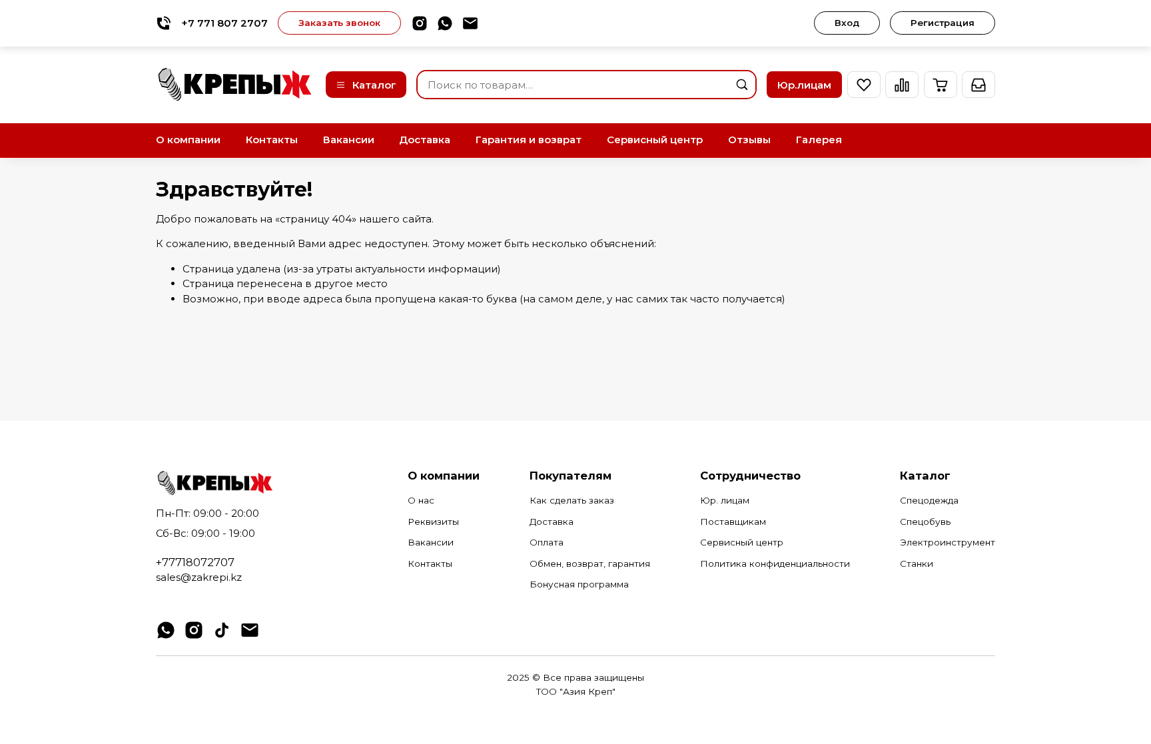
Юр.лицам (804, 85)
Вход (847, 22)
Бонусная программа (579, 584)
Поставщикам (733, 521)
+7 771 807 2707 (224, 23)
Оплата (547, 542)
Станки (916, 563)
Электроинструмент (947, 542)
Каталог (374, 85)
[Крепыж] (236, 84)
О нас (421, 500)
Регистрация (942, 22)
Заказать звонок (339, 22)
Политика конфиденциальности (775, 563)
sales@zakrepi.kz (199, 577)
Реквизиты (433, 521)
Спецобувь (925, 521)
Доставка (424, 139)
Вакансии (348, 139)
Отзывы (749, 139)
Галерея (819, 139)
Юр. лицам (724, 500)
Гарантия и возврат (528, 139)
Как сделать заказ (572, 500)
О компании (188, 139)
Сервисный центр (655, 139)
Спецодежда (929, 500)
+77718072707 (195, 562)
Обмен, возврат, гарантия (590, 563)
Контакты (272, 139)
